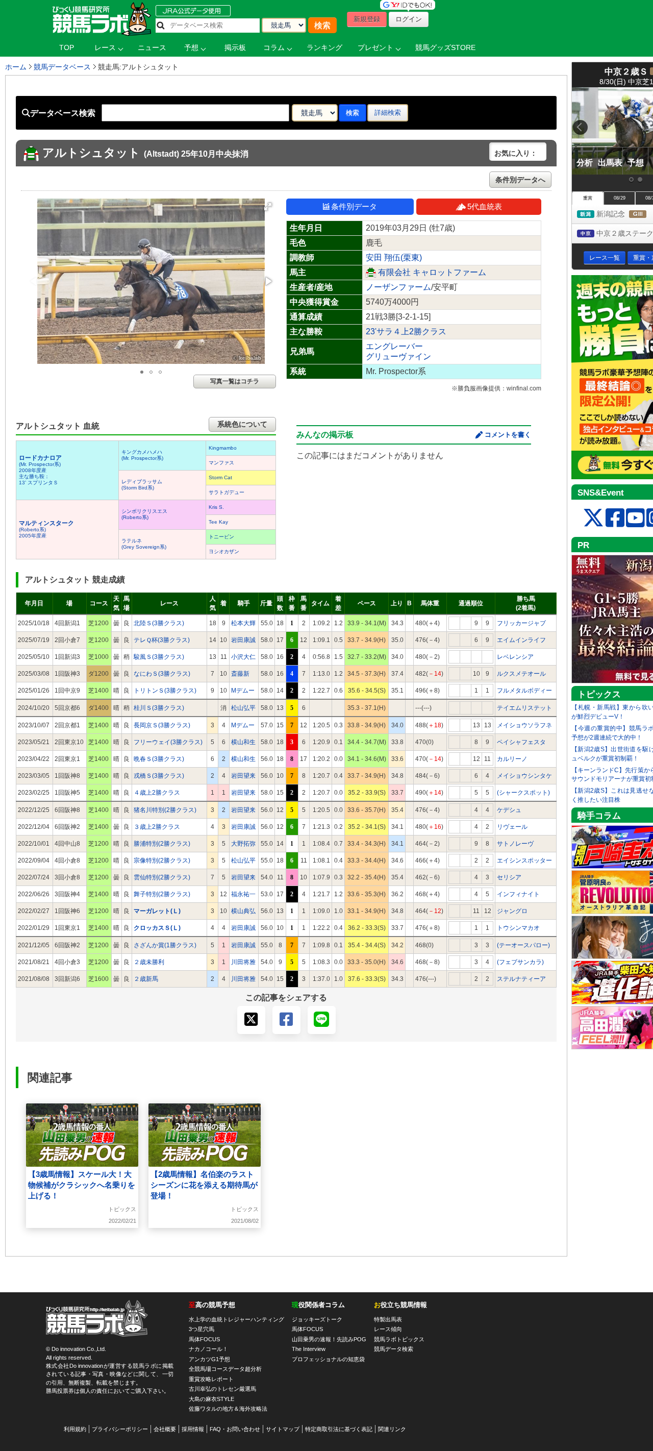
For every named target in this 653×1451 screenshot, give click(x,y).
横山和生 (243, 742)
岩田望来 (243, 775)
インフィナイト (518, 894)
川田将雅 (243, 962)
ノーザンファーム (398, 287)
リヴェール (512, 826)
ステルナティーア (521, 978)
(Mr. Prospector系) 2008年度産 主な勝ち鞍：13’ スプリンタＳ (40, 470)
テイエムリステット (524, 707)
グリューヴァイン (398, 356)
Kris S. (216, 507)
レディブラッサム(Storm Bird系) (141, 484)
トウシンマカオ (518, 927)
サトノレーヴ (515, 843)
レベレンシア (515, 656)
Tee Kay (218, 522)
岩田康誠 (243, 640)
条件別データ (354, 206)
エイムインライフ (521, 640)
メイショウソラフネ (524, 725)
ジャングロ (512, 911)
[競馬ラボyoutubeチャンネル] (635, 518)
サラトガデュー (226, 492)
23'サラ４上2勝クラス (406, 331)
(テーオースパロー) (523, 945)
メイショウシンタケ (524, 775)
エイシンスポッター (524, 860)
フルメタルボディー (524, 690)
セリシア (509, 877)
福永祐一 (243, 894)
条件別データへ (520, 180)
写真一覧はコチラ (234, 381)
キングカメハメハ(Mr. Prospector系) (142, 455)
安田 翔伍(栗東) (394, 257)
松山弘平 (243, 707)
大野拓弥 (243, 843)
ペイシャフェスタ (521, 742)
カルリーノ (512, 759)
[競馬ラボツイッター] (593, 518)
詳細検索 (387, 112)
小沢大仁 (243, 656)
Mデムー (243, 690)
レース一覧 (604, 257)
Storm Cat (220, 477)
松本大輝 (243, 623)
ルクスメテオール (521, 673)
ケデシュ (509, 810)
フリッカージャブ (521, 623)
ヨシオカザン (224, 551)
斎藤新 (240, 673)
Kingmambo (223, 448)
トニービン (221, 536)
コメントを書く (508, 434)
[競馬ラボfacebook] (615, 518)
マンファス (221, 462)
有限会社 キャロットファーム (432, 272)
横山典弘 (243, 911)
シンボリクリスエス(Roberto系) (144, 514)
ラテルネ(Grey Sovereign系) (143, 544)
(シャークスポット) (523, 792)
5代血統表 (484, 206)
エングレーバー (394, 346)
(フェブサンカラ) (520, 962)
